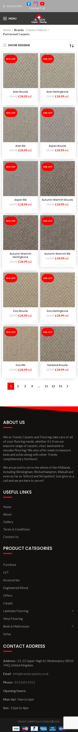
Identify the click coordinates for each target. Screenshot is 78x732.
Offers (7, 595)
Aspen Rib (20, 200)
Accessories (11, 580)
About (7, 514)
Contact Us (11, 537)
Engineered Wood (15, 588)
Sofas (7, 634)
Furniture (9, 564)
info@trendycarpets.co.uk (30, 674)
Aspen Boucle (57, 146)
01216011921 (14, 6)
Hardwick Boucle (57, 365)
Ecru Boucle (20, 311)
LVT (6, 572)
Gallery (8, 522)
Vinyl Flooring (13, 618)
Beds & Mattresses (16, 626)
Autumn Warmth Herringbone (20, 255)
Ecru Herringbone (57, 311)
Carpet (8, 603)
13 (60, 386)
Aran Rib (20, 146)
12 (53, 386)
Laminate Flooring (15, 611)
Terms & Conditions (16, 529)
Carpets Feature (36, 30)
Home (7, 30)
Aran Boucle (20, 91)
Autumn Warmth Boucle (57, 200)
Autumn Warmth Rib (57, 253)
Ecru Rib (20, 365)
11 (46, 386)
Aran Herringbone (57, 91)
